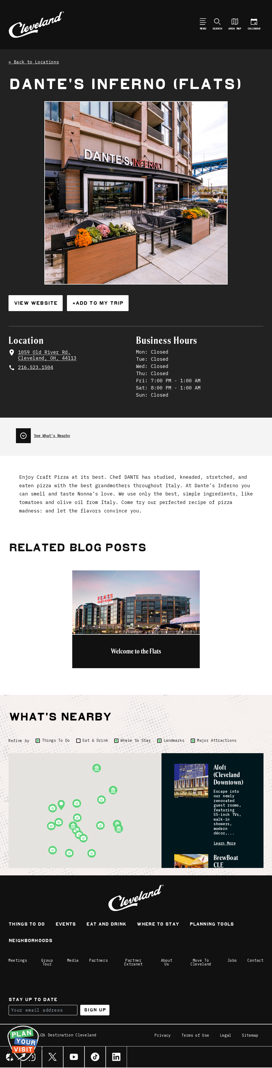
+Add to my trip (97, 303)
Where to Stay (136, 740)
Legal (226, 1035)
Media (73, 960)
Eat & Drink (95, 740)
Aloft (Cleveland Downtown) (228, 775)
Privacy (163, 1035)
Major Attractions (216, 740)
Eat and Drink (106, 924)
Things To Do (56, 740)
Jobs (232, 960)
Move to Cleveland (200, 962)
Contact (255, 960)
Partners (98, 960)
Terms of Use (195, 1035)
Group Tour (47, 962)
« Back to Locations (33, 62)
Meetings (17, 960)
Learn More (225, 843)
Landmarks (174, 740)
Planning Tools (212, 924)
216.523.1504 (35, 367)
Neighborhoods (30, 941)
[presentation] (43, 433)
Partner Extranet (133, 962)
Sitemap (250, 1035)
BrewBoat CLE (226, 861)
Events (66, 924)
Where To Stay (158, 924)
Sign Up (95, 1010)
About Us (167, 962)
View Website (35, 303)
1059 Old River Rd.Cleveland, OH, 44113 (47, 355)
